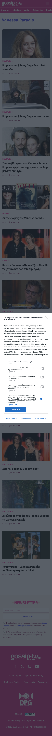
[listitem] (26, 362)
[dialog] (26, 368)
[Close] (47, 318)
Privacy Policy (40, 418)
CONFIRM (15, 409)
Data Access (26, 418)
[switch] (42, 368)
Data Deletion (11, 418)
